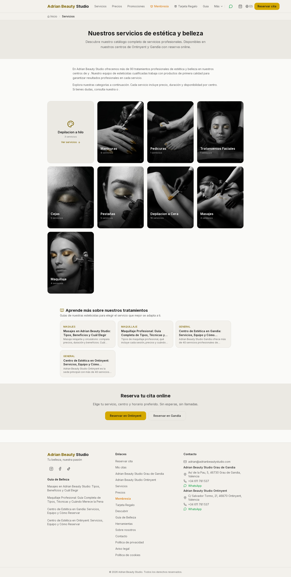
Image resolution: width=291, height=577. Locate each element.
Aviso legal (122, 548)
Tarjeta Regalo (187, 6)
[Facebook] (60, 469)
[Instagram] (51, 469)
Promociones (136, 6)
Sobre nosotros (125, 530)
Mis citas (120, 467)
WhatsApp (195, 485)
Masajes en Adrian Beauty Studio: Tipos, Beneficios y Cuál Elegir (73, 488)
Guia (206, 6)
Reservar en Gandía (167, 415)
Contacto (121, 536)
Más (217, 6)
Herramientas (124, 523)
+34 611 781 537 (198, 481)
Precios (117, 6)
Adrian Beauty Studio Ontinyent (135, 479)
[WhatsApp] (230, 6)
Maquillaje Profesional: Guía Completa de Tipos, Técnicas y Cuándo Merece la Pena (75, 499)
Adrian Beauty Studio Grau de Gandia (139, 473)
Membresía (161, 6)
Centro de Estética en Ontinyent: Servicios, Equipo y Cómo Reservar (75, 522)
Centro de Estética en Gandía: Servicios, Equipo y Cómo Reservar (73, 511)
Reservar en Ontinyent (125, 415)
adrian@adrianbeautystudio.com (209, 461)
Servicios (100, 6)
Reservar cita (267, 6)
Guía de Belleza (125, 517)
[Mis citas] (240, 6)
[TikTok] (69, 469)
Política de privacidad (129, 542)
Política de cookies (127, 555)
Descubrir (121, 511)
